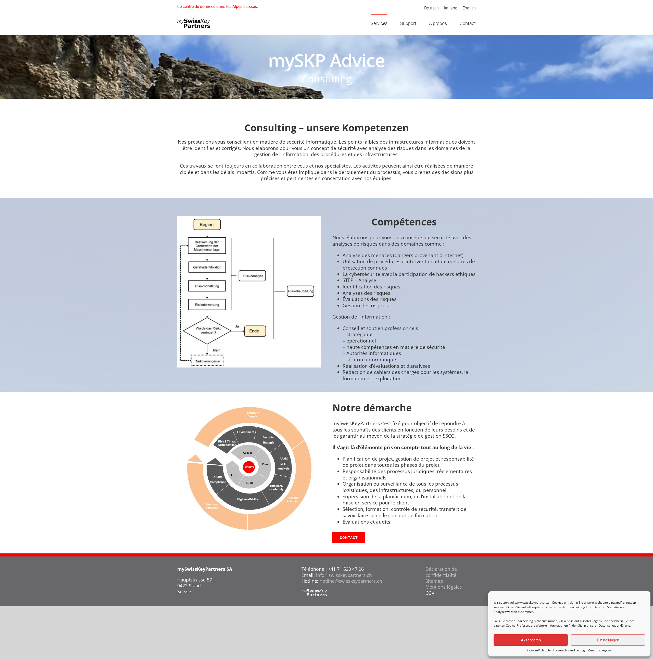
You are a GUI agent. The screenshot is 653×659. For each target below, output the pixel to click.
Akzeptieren (531, 640)
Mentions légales (599, 650)
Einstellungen (608, 640)
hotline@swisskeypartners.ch (351, 581)
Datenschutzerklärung (614, 625)
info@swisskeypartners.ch (344, 575)
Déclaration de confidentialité (441, 572)
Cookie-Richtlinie (539, 650)
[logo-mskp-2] (193, 20)
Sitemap (434, 581)
